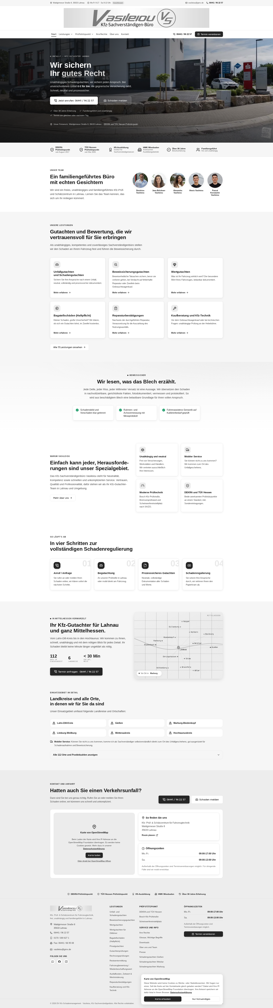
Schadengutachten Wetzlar (151, 962)
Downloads (144, 942)
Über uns (114, 34)
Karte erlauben (163, 999)
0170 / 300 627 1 (61, 938)
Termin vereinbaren (211, 34)
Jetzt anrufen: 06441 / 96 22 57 (76, 100)
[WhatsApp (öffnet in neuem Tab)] (52, 961)
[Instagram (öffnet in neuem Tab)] (66, 961)
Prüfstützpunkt (83, 34)
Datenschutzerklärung (94, 849)
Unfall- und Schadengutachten (118, 913)
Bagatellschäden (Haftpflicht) (117, 939)
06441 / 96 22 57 (216, 3)
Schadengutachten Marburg (152, 966)
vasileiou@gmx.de (195, 3)
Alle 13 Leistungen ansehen (67, 347)
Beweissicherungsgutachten (122, 920)
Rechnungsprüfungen (119, 956)
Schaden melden (117, 100)
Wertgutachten (116, 925)
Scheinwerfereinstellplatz (150, 921)
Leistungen (64, 34)
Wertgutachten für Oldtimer (118, 931)
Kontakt (125, 34)
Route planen (148, 835)
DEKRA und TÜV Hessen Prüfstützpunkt (121, 124)
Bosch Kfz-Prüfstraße (149, 916)
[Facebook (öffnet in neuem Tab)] (59, 961)
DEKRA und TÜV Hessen (150, 912)
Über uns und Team (148, 947)
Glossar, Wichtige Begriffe (151, 937)
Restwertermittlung (118, 960)
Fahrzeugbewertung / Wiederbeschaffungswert (121, 967)
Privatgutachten (117, 946)
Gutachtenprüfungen (119, 951)
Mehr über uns (61, 497)
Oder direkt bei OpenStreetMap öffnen (94, 861)
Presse (142, 952)
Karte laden (94, 855)
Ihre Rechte (101, 34)
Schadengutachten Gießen (151, 957)
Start (53, 34)
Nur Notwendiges (201, 999)
